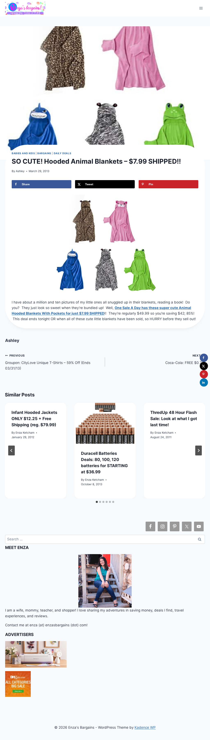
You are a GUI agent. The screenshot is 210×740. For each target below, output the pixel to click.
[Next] (198, 450)
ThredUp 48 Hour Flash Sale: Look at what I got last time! (173, 418)
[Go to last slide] (11, 450)
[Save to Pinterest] (204, 374)
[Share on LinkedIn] (204, 382)
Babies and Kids (23, 153)
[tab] (97, 502)
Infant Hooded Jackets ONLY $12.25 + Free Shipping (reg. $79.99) (34, 418)
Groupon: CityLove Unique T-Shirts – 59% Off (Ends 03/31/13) (47, 362)
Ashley (20, 171)
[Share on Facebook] (204, 358)
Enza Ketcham (25, 432)
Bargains (44, 153)
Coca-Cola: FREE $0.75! (185, 359)
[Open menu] (201, 8)
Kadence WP (145, 727)
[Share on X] (204, 366)
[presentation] (105, 423)
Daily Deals (62, 153)
